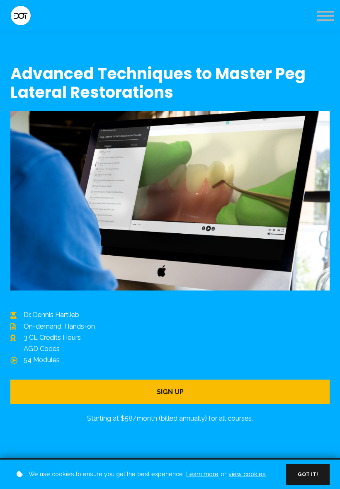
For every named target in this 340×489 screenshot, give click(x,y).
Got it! (308, 474)
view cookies (247, 473)
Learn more (202, 473)
